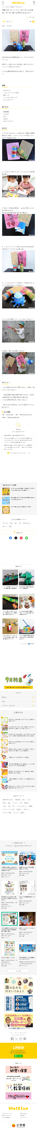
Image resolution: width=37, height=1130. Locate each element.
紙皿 (9, 803)
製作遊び (12, 6)
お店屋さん (19, 809)
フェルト (29, 799)
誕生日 (22, 812)
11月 (21, 803)
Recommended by (24, 643)
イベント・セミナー (8, 705)
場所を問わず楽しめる (26, 414)
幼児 (16, 523)
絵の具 (4, 803)
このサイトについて (7, 1113)
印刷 (30, 21)
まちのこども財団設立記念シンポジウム (27, 897)
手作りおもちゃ (19, 6)
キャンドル (15, 812)
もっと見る (18, 970)
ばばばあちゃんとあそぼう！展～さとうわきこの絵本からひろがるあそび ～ (9, 898)
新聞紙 (30, 806)
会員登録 (22, 1115)
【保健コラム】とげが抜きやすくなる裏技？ (19, 757)
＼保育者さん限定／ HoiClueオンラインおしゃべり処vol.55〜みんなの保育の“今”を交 (9, 869)
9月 (13, 806)
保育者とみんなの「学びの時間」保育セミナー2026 (27, 868)
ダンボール (5, 523)
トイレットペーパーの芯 (8, 809)
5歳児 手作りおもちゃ (8, 799)
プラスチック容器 (7, 812)
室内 (11, 523)
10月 (9, 806)
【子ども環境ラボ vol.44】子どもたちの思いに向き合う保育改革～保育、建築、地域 (9, 930)
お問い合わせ (23, 1113)
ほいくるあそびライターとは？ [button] (18, 453)
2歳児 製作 (17, 799)
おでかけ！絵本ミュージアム (8, 957)
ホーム (3, 6)
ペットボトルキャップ (22, 806)
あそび (7, 6)
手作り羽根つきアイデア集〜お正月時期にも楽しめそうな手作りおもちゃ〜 (23, 498)
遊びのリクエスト (6, 1115)
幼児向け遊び (10, 414)
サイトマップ (23, 1117)
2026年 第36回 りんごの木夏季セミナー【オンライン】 (27, 958)
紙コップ (5, 526)
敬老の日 (26, 803)
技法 (23, 799)
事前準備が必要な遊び (13, 417)
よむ (3, 701)
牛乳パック (26, 809)
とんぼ (4, 806)
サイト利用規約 (6, 1117)
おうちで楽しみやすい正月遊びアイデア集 (21, 506)
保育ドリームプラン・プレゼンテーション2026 (27, 929)
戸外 (20, 523)
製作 (10, 526)
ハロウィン (15, 803)
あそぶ (4, 697)
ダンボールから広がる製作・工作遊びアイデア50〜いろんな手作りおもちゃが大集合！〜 (23, 489)
